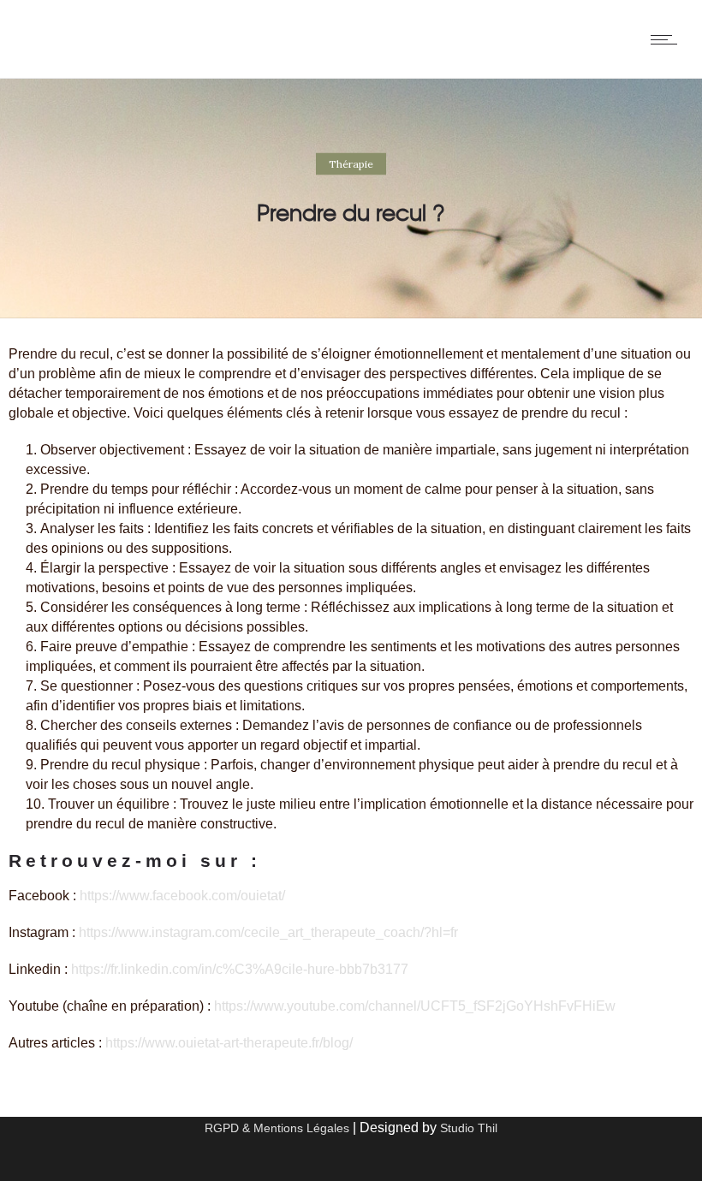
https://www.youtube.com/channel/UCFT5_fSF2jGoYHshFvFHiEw (415, 1006)
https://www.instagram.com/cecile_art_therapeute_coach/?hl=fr (268, 932)
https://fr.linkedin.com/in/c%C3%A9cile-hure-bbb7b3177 (239, 969)
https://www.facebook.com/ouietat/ (182, 895)
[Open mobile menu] (668, 39)
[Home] (28, 56)
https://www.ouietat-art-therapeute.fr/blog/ (229, 1043)
